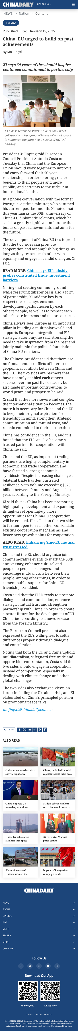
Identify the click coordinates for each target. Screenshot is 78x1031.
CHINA (30, 1014)
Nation (24, 13)
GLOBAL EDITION (44, 1014)
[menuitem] (43, 4)
